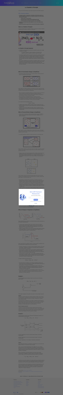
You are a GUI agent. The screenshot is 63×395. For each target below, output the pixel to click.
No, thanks (35, 203)
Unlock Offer (36, 199)
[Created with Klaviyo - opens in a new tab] (31, 205)
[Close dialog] (43, 189)
